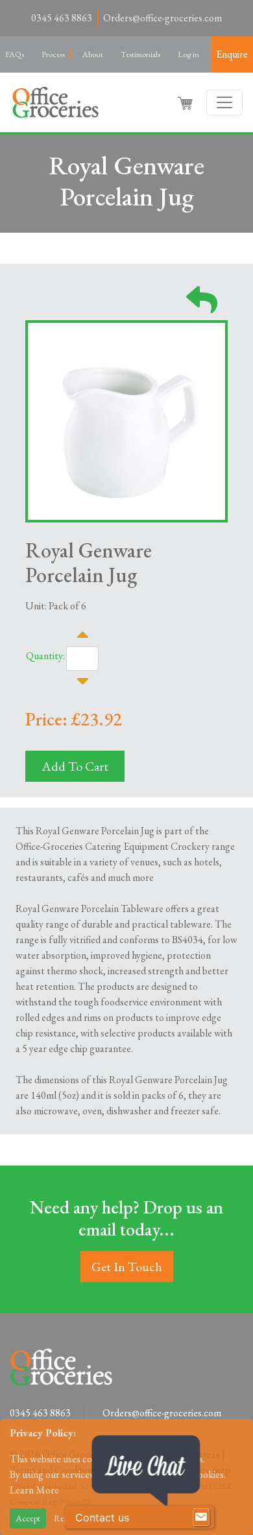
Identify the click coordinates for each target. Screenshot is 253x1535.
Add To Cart (75, 766)
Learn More (34, 1490)
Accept (28, 1518)
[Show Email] (201, 1517)
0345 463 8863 (61, 18)
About (92, 54)
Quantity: (45, 655)
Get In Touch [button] (126, 1266)
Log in (188, 54)
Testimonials (140, 54)
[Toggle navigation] (224, 102)
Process (53, 54)
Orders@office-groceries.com (162, 18)
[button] (186, 102)
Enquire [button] (232, 54)
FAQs (14, 54)
